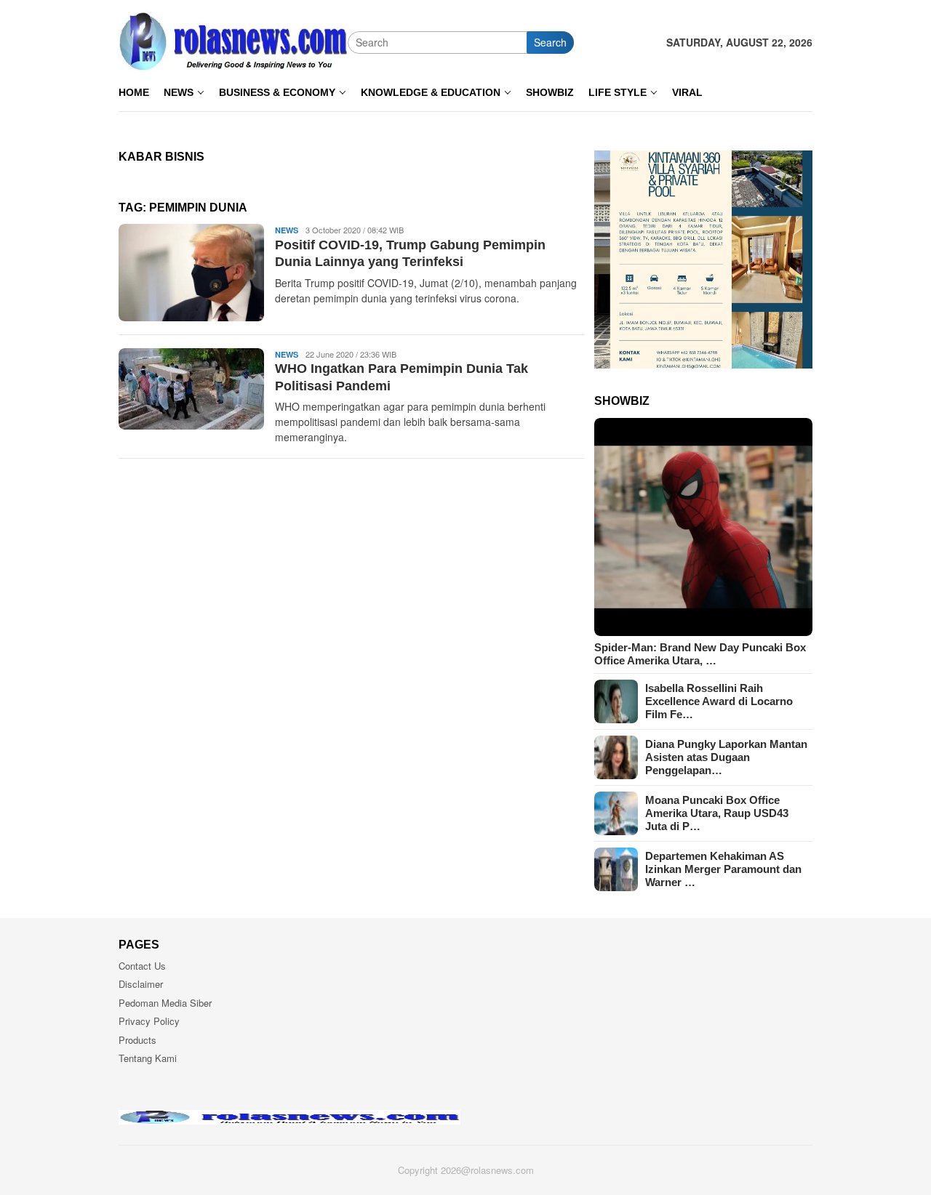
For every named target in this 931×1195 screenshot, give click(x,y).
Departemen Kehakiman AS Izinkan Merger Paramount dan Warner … (723, 869)
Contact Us (142, 966)
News (286, 230)
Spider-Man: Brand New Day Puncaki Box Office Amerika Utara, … (700, 654)
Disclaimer (141, 984)
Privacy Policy (149, 1021)
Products (137, 1040)
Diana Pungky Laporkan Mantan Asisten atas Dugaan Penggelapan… (726, 757)
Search (550, 42)
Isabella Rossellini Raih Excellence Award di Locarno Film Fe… (719, 701)
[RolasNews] (233, 40)
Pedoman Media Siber (165, 1003)
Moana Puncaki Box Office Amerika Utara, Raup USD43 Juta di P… (716, 813)
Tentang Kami (148, 1058)
